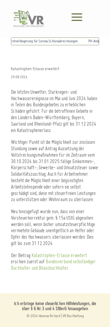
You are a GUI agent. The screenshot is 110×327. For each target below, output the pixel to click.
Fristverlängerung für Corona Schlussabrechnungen (41, 41)
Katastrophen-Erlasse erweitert (59, 255)
